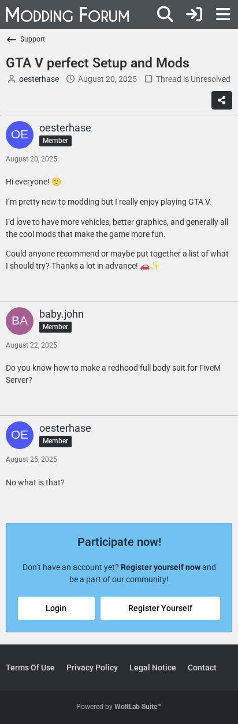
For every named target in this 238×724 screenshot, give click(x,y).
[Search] (165, 14)
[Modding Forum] (67, 14)
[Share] (221, 100)
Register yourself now (160, 567)
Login (56, 608)
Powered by (119, 707)
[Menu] (223, 14)
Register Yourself (160, 608)
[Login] (194, 14)
